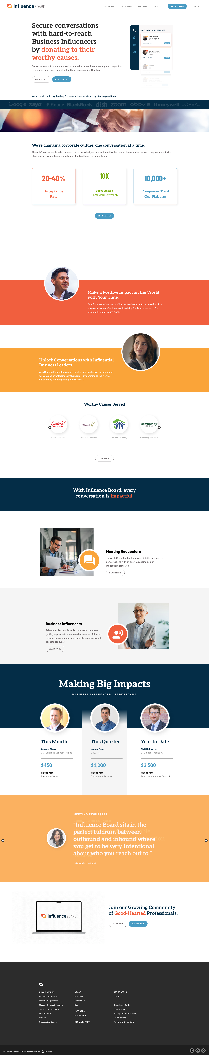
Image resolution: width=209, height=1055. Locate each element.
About (78, 992)
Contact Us (80, 1001)
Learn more (115, 573)
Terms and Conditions (124, 1022)
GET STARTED (104, 216)
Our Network (80, 1015)
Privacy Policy (120, 1009)
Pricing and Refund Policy (126, 1013)
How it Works (46, 992)
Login (117, 996)
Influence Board (26, 6)
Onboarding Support (48, 1022)
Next (159, 427)
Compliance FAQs (122, 1005)
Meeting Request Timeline (51, 1005)
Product (43, 1018)
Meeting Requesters (48, 1001)
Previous (50, 427)
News (77, 1005)
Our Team (79, 996)
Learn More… (114, 311)
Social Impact (82, 1022)
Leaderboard (45, 1013)
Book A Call (41, 79)
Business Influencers (49, 996)
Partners (80, 1011)
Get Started (120, 992)
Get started (61, 79)
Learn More (104, 458)
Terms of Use (120, 1018)
